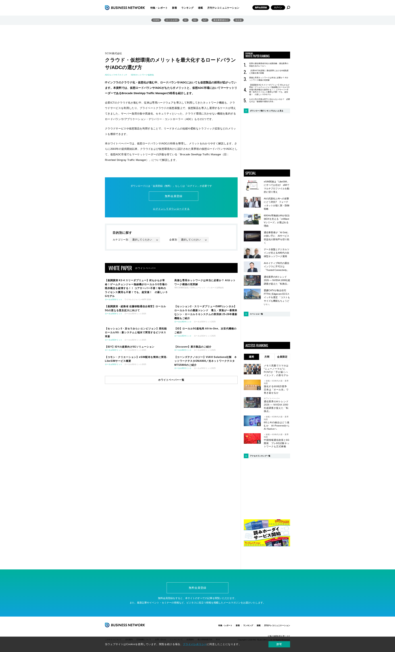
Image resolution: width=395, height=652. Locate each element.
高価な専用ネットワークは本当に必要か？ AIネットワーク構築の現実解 (268, 79)
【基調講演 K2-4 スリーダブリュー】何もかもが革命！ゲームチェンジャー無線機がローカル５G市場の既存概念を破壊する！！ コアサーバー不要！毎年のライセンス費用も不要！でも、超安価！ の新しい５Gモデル (269, 90)
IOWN (156, 20)
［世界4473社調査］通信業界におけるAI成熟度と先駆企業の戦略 (269, 71)
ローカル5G (172, 20)
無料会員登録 (261, 7)
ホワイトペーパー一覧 (171, 380)
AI (185, 20)
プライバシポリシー (195, 644)
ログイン (278, 7)
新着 (174, 7)
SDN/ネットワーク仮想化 (142, 75)
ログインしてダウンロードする (171, 209)
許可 (279, 644)
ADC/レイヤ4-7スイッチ (116, 75)
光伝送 (238, 20)
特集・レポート (159, 7)
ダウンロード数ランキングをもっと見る (266, 111)
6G (194, 20)
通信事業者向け (221, 20)
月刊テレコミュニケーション (223, 7)
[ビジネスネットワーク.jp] (125, 7)
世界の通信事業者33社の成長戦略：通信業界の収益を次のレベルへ (268, 64)
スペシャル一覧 (256, 314)
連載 (200, 7)
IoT (205, 20)
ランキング (187, 7)
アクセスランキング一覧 (260, 456)
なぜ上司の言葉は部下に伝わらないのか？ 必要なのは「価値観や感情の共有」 (269, 100)
